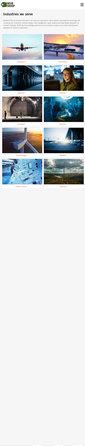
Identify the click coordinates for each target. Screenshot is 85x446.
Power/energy (21, 155)
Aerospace (21, 62)
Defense (62, 93)
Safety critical (21, 186)
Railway (63, 155)
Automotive (62, 62)
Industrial (21, 124)
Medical (63, 124)
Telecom (62, 186)
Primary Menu (82, 5)
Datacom (21, 93)
